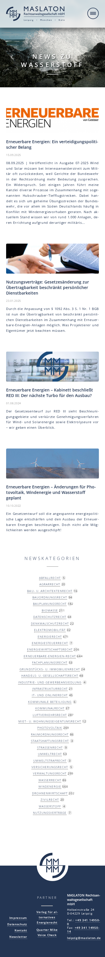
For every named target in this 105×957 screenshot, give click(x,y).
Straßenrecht (50, 747)
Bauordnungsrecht (49, 597)
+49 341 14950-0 (83, 922)
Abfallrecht (50, 578)
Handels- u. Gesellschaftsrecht (49, 676)
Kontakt (21, 930)
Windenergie (49, 786)
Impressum (18, 918)
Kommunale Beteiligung (49, 702)
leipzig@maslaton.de (84, 938)
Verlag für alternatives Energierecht (46, 917)
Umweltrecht (50, 754)
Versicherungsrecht (50, 767)
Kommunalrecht (49, 708)
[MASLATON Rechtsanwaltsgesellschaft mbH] (35, 14)
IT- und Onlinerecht (50, 695)
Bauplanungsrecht (49, 604)
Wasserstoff (50, 806)
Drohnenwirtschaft (50, 793)
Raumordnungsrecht (50, 734)
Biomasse (50, 610)
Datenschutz (17, 924)
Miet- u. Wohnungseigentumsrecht (49, 721)
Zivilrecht (50, 800)
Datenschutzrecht (49, 617)
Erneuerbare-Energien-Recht (50, 656)
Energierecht (50, 637)
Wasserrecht (49, 780)
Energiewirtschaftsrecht (50, 649)
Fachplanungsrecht (49, 662)
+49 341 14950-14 (83, 929)
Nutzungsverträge (49, 813)
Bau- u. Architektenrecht (49, 591)
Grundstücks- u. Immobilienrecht (50, 669)
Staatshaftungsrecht (50, 741)
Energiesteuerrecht (50, 643)
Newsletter (18, 937)
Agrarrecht (49, 584)
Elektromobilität (50, 630)
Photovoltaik (49, 728)
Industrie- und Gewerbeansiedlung (49, 682)
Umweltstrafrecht (49, 760)
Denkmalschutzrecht (50, 623)
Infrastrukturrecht (50, 689)
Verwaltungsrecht (49, 773)
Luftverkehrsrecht (50, 715)
